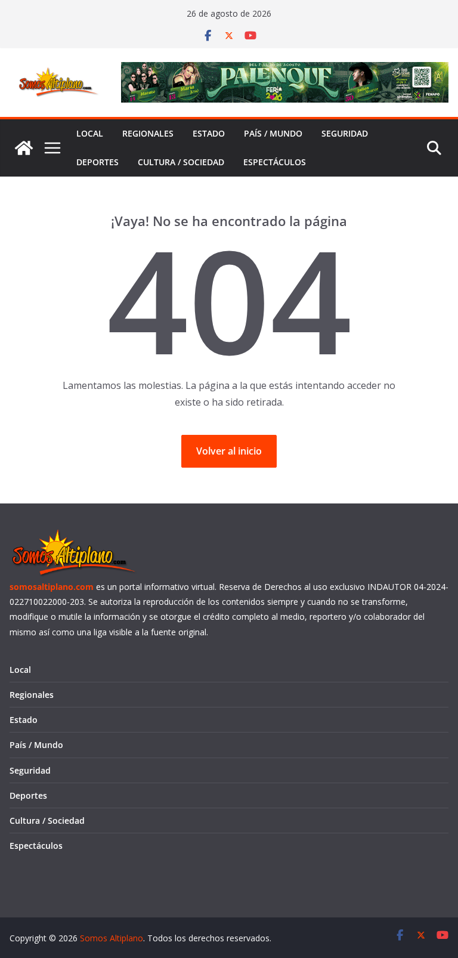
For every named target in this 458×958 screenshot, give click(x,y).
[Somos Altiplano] (24, 148)
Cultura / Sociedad (181, 162)
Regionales (148, 133)
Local (89, 133)
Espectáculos (274, 162)
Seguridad (344, 133)
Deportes (97, 162)
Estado (209, 133)
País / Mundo (273, 133)
